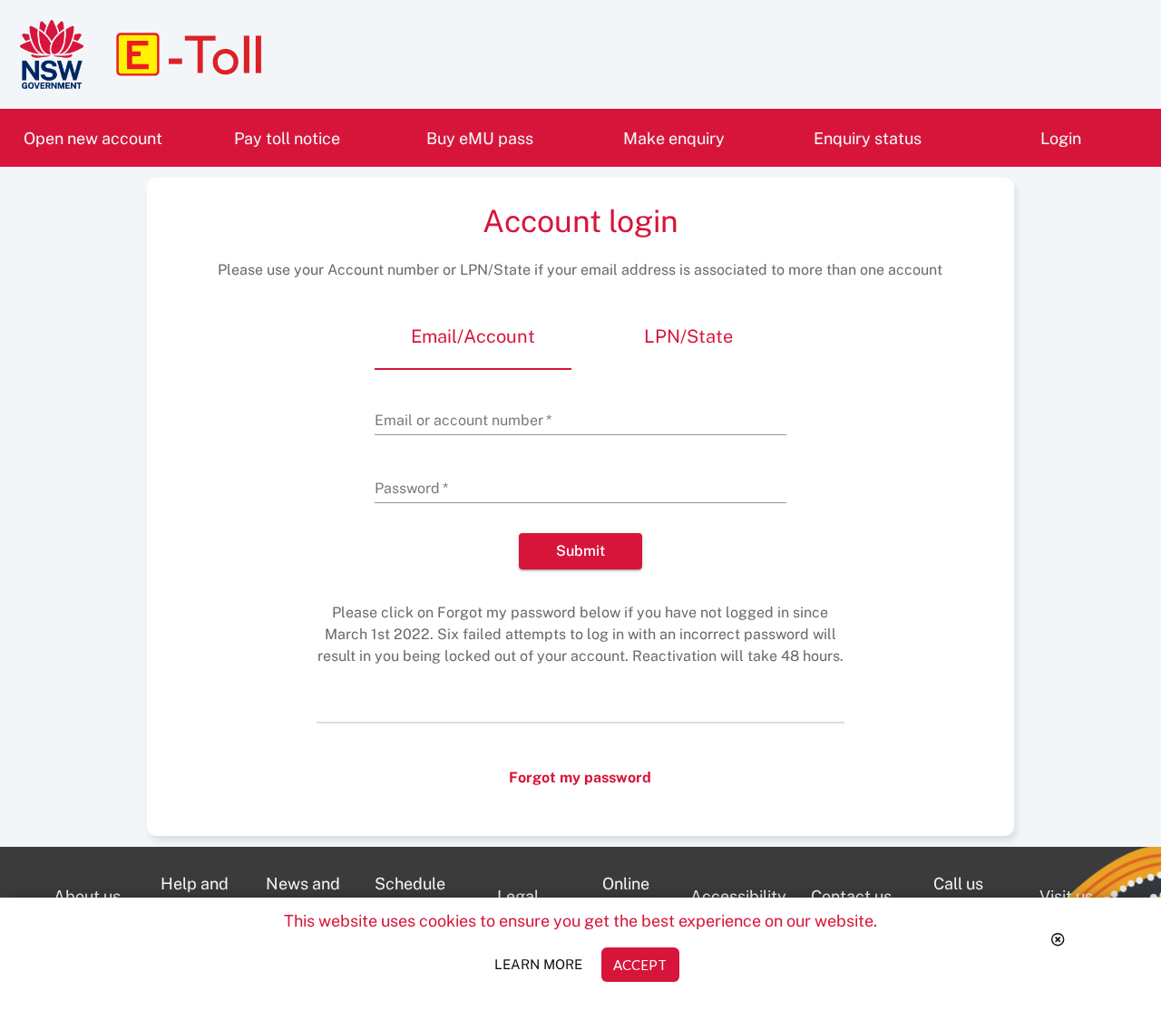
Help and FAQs (205, 902)
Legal (534, 903)
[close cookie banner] (1058, 940)
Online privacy (638, 902)
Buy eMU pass (479, 138)
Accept (640, 965)
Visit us (1079, 903)
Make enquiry (674, 138)
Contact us (858, 903)
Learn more (538, 964)
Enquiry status (868, 138)
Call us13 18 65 (970, 896)
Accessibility (743, 903)
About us (97, 903)
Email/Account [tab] (473, 336)
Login (1060, 138)
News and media (311, 902)
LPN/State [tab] (688, 336)
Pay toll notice (287, 138)
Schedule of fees (419, 902)
